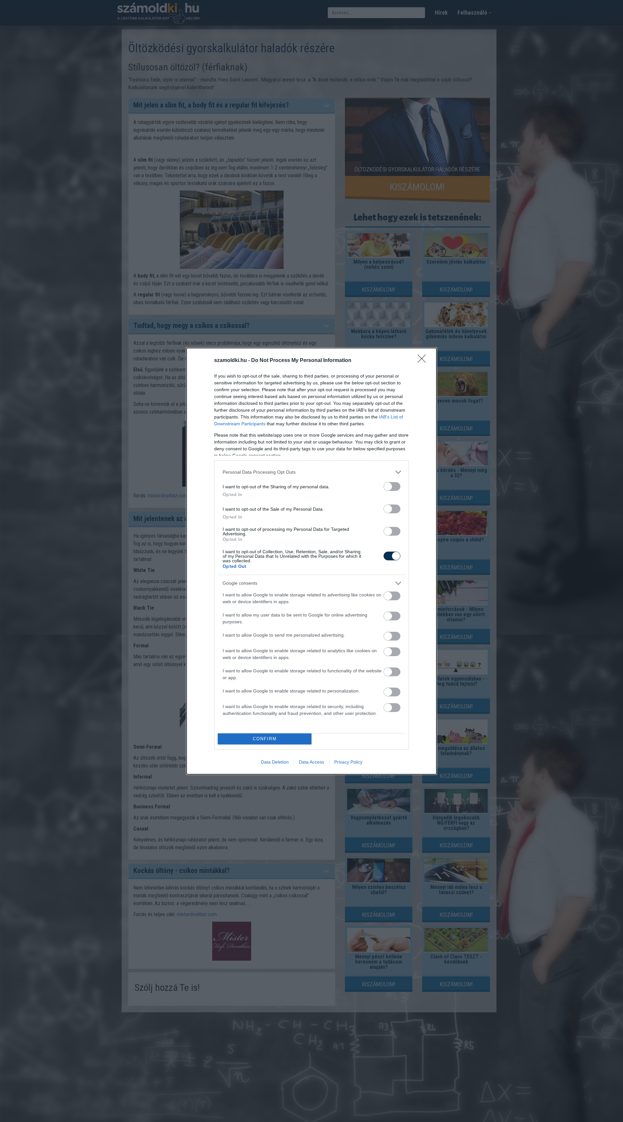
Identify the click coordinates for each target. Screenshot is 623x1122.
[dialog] (311, 561)
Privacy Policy (348, 762)
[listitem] (311, 472)
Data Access (311, 762)
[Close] (424, 361)
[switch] (392, 486)
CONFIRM (265, 738)
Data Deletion (275, 762)
